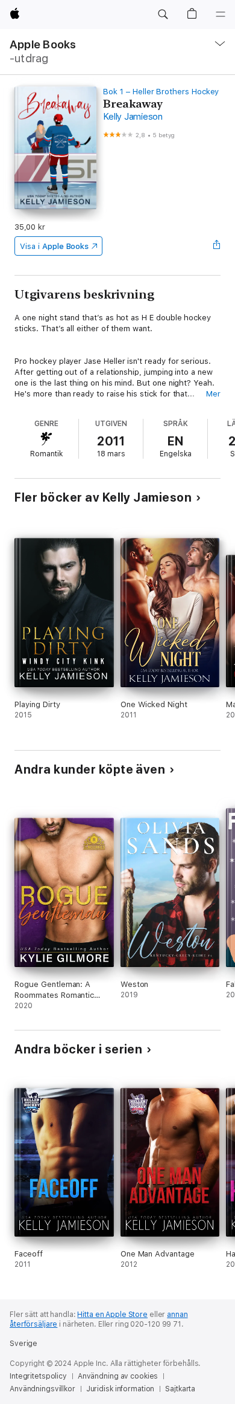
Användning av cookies (118, 1376)
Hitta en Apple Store (112, 1314)
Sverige (23, 1343)
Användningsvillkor (42, 1389)
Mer (213, 393)
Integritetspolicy (38, 1376)
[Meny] (220, 14)
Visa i (54, 246)
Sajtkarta (180, 1389)
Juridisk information (120, 1389)
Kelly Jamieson (133, 116)
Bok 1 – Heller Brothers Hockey (161, 91)
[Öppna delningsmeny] (217, 246)
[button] (162, 14)
